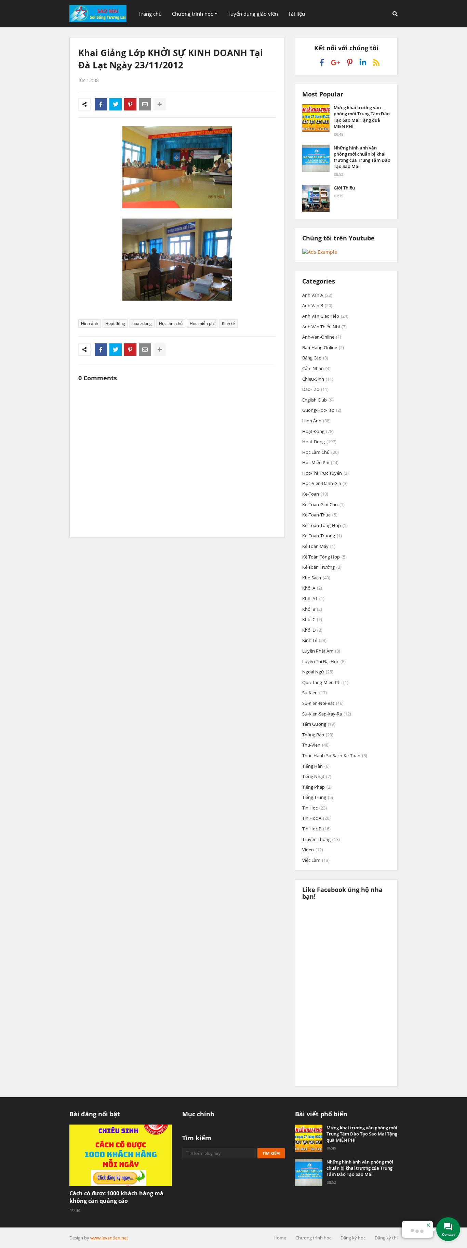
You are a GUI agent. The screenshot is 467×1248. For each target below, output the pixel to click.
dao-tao (315, 389)
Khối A (312, 588)
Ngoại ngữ (317, 672)
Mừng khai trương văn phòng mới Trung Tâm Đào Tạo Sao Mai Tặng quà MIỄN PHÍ (362, 116)
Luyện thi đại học (324, 661)
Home (279, 1238)
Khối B (312, 609)
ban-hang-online (323, 347)
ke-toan (315, 494)
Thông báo (317, 735)
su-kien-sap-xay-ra (326, 714)
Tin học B (316, 829)
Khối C (312, 619)
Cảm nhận (316, 368)
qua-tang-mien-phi (325, 682)
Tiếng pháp (317, 787)
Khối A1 (313, 598)
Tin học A (316, 818)
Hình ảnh (89, 323)
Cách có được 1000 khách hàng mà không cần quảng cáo (116, 1197)
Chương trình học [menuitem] (192, 13)
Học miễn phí (202, 323)
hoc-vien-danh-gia (325, 483)
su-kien (314, 692)
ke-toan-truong (322, 536)
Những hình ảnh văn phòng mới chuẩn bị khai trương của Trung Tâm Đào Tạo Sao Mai (362, 157)
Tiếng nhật (316, 776)
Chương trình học (313, 1238)
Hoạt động (115, 323)
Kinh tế (228, 323)
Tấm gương (318, 724)
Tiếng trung (317, 797)
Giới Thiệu (344, 188)
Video (312, 849)
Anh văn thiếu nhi (324, 327)
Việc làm (316, 860)
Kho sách (316, 578)
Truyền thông (321, 839)
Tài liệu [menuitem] (296, 13)
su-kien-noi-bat (323, 703)
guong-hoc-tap (321, 410)
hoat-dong (142, 323)
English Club (318, 400)
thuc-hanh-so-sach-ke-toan (334, 755)
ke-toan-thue (319, 515)
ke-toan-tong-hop (325, 525)
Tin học (314, 808)
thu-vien (316, 745)
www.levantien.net (109, 1238)
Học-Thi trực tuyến (325, 473)
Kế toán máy (318, 546)
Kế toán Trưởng (322, 567)
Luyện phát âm (321, 651)
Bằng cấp (315, 358)
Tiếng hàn (316, 766)
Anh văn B (317, 305)
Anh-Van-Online (321, 337)
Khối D (312, 630)
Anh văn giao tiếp (325, 316)
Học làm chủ (171, 323)
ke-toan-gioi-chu (323, 504)
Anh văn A (317, 295)
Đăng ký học (353, 1238)
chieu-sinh (317, 379)
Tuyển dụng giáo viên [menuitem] (253, 13)
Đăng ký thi (386, 1238)
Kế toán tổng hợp (324, 557)
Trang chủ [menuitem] (150, 13)
